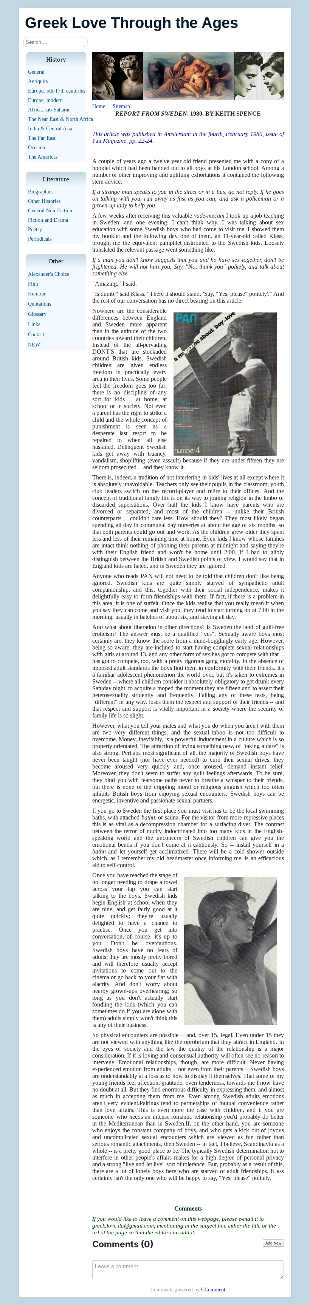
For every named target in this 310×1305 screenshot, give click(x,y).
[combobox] (55, 42)
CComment (213, 1290)
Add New (273, 1243)
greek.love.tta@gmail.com (123, 1226)
